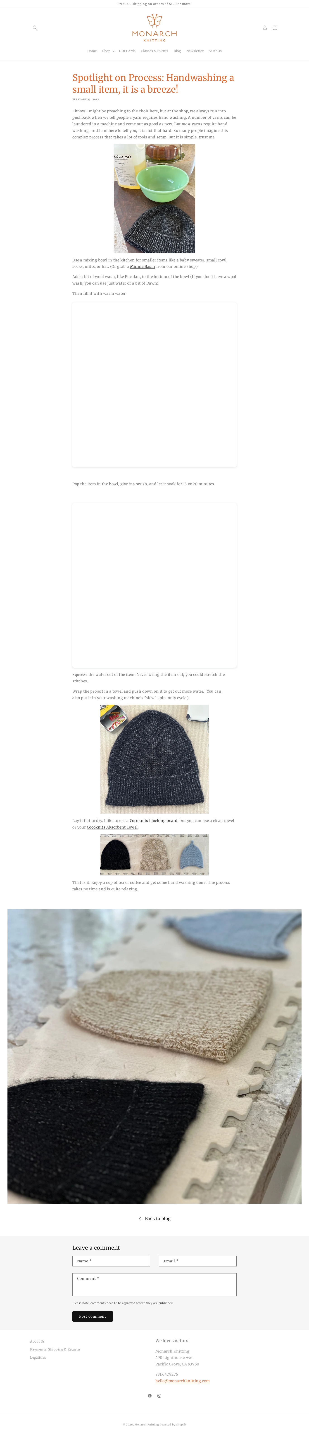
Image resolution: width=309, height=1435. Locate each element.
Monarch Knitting (147, 1424)
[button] (35, 28)
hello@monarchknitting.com (182, 1381)
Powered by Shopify (173, 1424)
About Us (37, 1341)
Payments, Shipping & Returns (55, 1349)
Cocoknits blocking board (154, 820)
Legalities (38, 1357)
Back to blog (158, 1218)
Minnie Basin (142, 266)
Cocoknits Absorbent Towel (112, 827)
